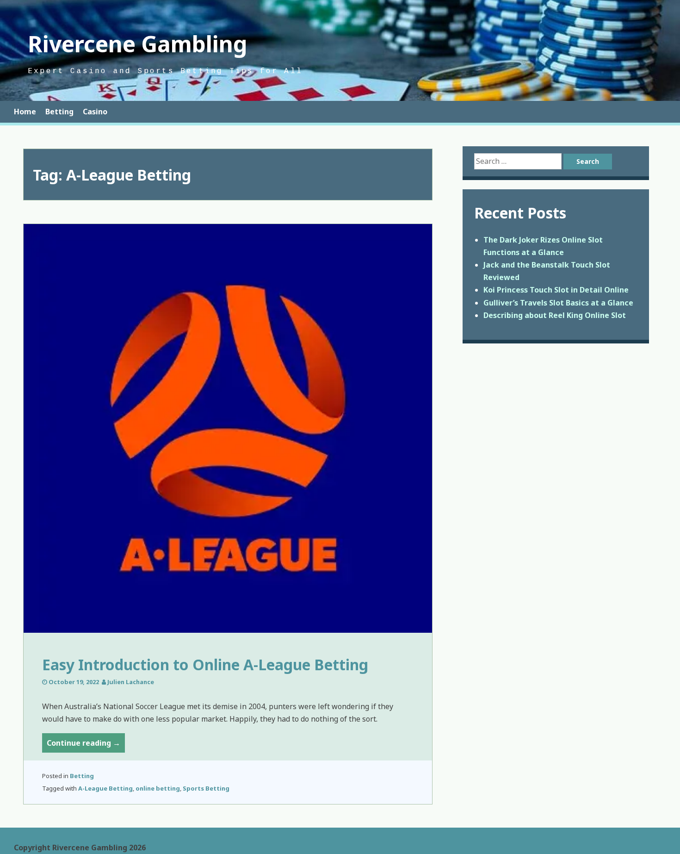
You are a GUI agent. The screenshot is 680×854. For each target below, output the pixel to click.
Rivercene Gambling (137, 44)
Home (25, 111)
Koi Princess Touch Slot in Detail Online (556, 290)
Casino (95, 111)
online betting (158, 788)
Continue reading (86, 745)
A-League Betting (105, 788)
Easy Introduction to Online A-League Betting (205, 664)
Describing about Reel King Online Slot (554, 315)
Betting (59, 111)
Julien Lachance (130, 682)
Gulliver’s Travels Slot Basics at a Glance (558, 303)
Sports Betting (206, 788)
